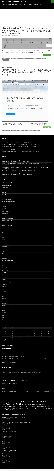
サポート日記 (5, 270)
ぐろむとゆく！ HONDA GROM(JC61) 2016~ (30, 4)
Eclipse (3, 215)
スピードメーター (27, 406)
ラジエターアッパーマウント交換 (9, 450)
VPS (3, 253)
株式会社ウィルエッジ (6, 362)
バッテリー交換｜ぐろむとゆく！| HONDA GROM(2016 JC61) (15, 149)
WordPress (18, 58)
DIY (22, 402)
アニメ (3, 265)
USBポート (35, 404)
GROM (32, 402)
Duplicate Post (5, 213)
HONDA (5, 404)
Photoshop (4, 241)
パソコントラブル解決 (6, 282)
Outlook (3, 239)
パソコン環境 (42, 4)
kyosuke (29, 174)
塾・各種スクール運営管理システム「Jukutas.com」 (13, 358)
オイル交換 (4, 441)
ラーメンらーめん (5, 298)
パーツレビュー (5, 277)
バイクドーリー (5, 279)
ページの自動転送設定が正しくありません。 (38, 58)
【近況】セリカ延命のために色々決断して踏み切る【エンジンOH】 (16, 422)
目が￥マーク (5, 312)
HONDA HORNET (5, 223)
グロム (10, 406)
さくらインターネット (25, 58)
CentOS (3, 204)
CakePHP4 (4, 197)
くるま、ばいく (5, 267)
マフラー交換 (5, 293)
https (9, 58)
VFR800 (39, 404)
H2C (48, 402)
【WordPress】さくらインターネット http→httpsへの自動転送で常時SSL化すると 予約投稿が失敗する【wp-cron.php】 (26, 30)
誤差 (20, 410)
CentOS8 (4, 208)
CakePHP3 (4, 194)
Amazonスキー (5, 187)
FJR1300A (27, 402)
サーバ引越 (4, 460)
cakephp (8, 402)
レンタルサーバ (11, 26)
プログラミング (5, 291)
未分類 (15, 26)
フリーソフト (5, 289)
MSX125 (17, 404)
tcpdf (3, 249)
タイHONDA (46, 406)
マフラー (26, 408)
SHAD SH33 (28, 404)
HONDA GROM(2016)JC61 (7, 220)
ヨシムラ (38, 408)
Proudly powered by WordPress (7, 467)
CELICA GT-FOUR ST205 (7, 199)
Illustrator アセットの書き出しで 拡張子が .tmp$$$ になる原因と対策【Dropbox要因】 (20, 142)
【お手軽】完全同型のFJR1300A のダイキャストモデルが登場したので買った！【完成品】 (21, 151)
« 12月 (3, 340)
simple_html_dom (5, 246)
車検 (3, 317)
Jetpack (3, 232)
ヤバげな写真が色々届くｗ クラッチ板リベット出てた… (14, 417)
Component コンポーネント (8, 211)
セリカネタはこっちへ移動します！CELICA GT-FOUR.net (15, 414)
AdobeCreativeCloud (6, 185)
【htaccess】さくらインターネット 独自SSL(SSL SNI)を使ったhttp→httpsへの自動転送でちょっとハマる (26, 72)
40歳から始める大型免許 (7, 182)
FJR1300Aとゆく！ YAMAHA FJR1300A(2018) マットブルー (12, 4)
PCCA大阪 (4, 356)
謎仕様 (3, 315)
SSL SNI (13, 58)
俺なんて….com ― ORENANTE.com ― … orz (14, 1)
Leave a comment (15, 35)
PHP (3, 244)
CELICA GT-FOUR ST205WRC (8, 201)
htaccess (4, 58)
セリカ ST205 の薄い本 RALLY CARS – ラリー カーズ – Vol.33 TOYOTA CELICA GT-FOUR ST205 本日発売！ (25, 427)
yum (3, 263)
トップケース (5, 272)
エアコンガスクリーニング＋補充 (9, 431)
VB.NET (3, 251)
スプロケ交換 (40, 406)
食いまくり (4, 319)
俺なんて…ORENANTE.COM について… (8, 7)
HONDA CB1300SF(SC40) (7, 218)
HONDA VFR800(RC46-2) (7, 225)
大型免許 (6, 410)
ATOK (3, 189)
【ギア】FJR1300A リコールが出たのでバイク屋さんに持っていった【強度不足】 (19, 146)
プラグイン (4, 286)
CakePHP (4, 192)
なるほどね (6, 26)
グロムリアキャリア (17, 406)
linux (3, 26)
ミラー (3, 296)
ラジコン (4, 300)
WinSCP (3, 256)
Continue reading (47, 55)
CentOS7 (4, 206)
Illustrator (4, 230)
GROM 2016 (41, 402)
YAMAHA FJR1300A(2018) (7, 260)
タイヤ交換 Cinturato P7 (7, 436)
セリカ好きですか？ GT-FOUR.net (9, 380)
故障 (3, 308)
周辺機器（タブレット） (7, 305)
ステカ (22, 406)
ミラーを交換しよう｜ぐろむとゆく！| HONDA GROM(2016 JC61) (16, 170)
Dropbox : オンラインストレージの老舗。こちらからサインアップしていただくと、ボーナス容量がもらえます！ (25, 371)
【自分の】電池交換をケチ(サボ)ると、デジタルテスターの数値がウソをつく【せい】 (20, 144)
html (3, 227)
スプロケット (34, 406)
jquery (3, 234)
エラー (46, 404)
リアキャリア (44, 408)
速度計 (22, 410)
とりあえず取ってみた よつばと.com (9, 383)
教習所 (12, 410)
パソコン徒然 (5, 284)
